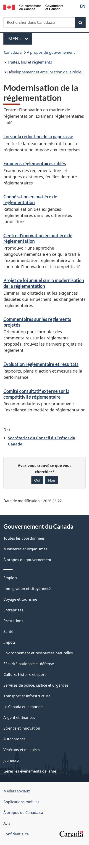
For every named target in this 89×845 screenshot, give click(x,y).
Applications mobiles (21, 801)
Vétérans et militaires (21, 749)
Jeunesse (11, 760)
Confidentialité (16, 834)
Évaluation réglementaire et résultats (41, 364)
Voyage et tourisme (20, 599)
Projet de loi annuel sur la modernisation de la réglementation (43, 283)
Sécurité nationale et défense (28, 663)
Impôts (9, 642)
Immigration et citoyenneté (27, 588)
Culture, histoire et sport (24, 674)
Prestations (13, 620)
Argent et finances (19, 717)
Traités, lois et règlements (29, 62)
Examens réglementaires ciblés (34, 163)
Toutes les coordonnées (24, 538)
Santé (8, 631)
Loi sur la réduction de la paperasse (38, 136)
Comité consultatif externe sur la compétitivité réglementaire (36, 394)
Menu (20, 38)
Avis (6, 823)
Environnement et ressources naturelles (38, 653)
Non (51, 480)
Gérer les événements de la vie (29, 771)
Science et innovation (21, 728)
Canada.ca (13, 52)
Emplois (10, 577)
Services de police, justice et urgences (35, 685)
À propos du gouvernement (51, 52)
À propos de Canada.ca (23, 812)
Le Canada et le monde (23, 706)
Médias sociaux (16, 791)
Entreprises (13, 610)
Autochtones (14, 738)
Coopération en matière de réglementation (30, 199)
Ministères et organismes (25, 549)
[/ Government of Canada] (33, 6)
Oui (37, 480)
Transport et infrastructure (26, 695)
